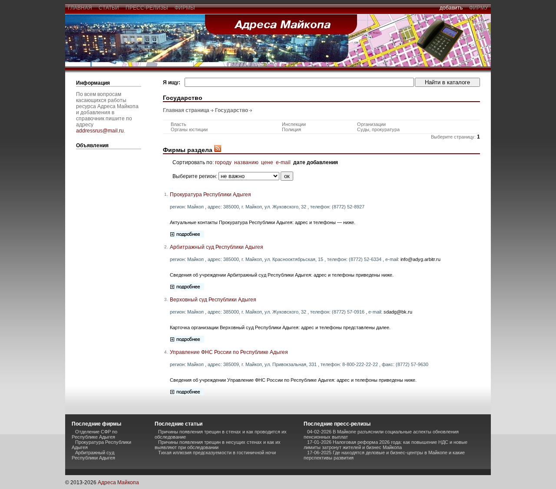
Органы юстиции (189, 129)
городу (223, 162)
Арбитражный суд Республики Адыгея (216, 247)
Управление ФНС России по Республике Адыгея (229, 352)
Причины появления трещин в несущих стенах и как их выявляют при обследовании (218, 444)
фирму (479, 8)
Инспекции (294, 124)
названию (246, 162)
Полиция (291, 129)
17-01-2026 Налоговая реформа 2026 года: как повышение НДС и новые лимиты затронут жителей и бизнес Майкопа (385, 444)
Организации (371, 124)
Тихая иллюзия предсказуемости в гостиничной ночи (217, 452)
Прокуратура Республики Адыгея (210, 195)
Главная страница (186, 110)
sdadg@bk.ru (398, 311)
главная (80, 8)
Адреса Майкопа (118, 482)
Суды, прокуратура (378, 129)
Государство (231, 110)
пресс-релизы (147, 8)
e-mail (283, 162)
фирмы (185, 8)
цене (267, 162)
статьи (109, 8)
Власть (178, 124)
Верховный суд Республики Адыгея (213, 300)
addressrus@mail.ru (100, 131)
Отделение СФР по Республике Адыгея (94, 434)
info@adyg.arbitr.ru (420, 259)
